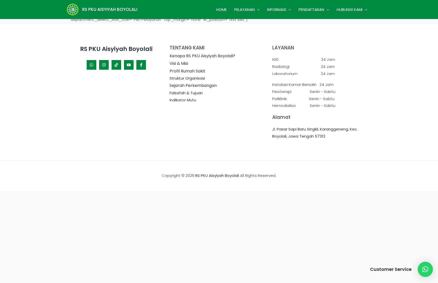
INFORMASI (276, 9)
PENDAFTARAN (311, 9)
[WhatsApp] (91, 65)
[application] (257, 9)
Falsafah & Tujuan (186, 93)
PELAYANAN (244, 9)
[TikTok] (116, 65)
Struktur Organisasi (187, 78)
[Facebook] (141, 65)
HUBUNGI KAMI (349, 9)
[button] (425, 269)
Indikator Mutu (183, 100)
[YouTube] (129, 65)
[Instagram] (104, 65)
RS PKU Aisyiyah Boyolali (217, 175)
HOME (221, 9)
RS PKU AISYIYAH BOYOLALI (109, 9)
